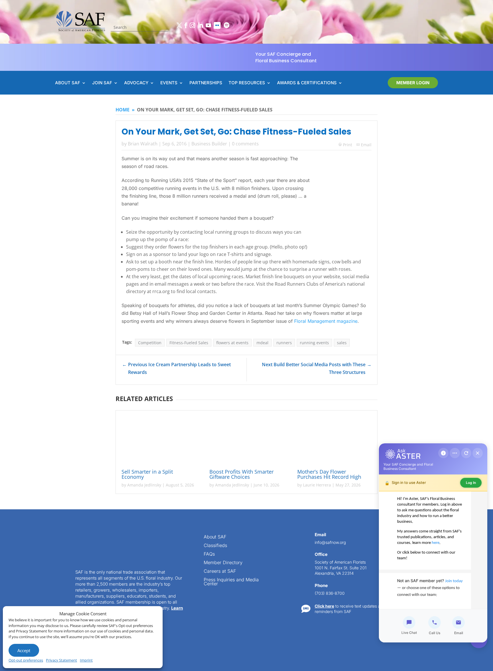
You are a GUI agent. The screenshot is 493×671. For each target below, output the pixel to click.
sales (342, 342)
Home (123, 110)
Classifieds (215, 545)
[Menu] (455, 453)
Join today (454, 581)
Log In (471, 482)
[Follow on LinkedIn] (200, 25)
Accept (23, 650)
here (435, 543)
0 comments (245, 144)
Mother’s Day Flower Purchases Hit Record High (330, 474)
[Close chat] (477, 453)
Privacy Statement (61, 660)
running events (314, 342)
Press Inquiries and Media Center (231, 582)
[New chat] (466, 453)
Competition (149, 342)
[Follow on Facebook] (185, 25)
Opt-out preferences (26, 660)
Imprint (86, 660)
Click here (324, 606)
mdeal (262, 342)
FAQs (209, 554)
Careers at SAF (220, 571)
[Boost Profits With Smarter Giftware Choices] (246, 440)
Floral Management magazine (325, 321)
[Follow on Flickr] (217, 25)
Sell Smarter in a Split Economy (147, 474)
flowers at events (232, 342)
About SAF (215, 537)
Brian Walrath (142, 144)
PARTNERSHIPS (205, 83)
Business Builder (209, 144)
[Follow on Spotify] (227, 25)
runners (284, 342)
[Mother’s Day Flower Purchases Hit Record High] (334, 440)
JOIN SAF (102, 83)
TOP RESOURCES (247, 83)
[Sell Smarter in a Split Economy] (159, 440)
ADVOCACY (136, 83)
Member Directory (223, 562)
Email (366, 144)
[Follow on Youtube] (208, 25)
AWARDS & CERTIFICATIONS (307, 83)
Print (345, 144)
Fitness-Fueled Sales (188, 342)
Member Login (412, 82)
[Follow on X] (179, 25)
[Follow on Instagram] (192, 25)
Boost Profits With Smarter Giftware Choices (241, 474)
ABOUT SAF (67, 83)
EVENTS (168, 83)
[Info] (443, 453)
